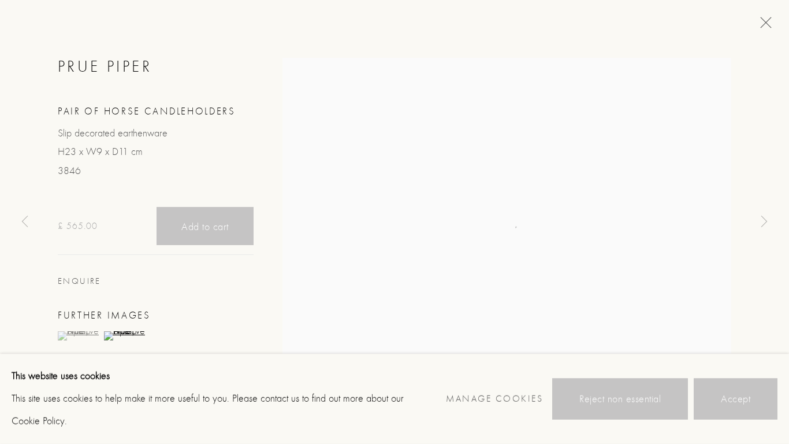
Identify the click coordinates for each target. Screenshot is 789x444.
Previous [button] (25, 222)
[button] (79, 336)
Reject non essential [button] (620, 399)
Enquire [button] (79, 281)
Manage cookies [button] (494, 399)
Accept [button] (735, 399)
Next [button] (764, 222)
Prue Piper (105, 66)
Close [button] (763, 26)
